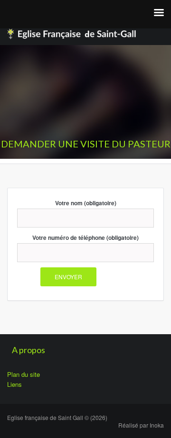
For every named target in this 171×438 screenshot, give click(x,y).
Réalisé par (141, 425)
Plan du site (23, 374)
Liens (14, 384)
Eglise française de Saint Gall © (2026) (57, 417)
